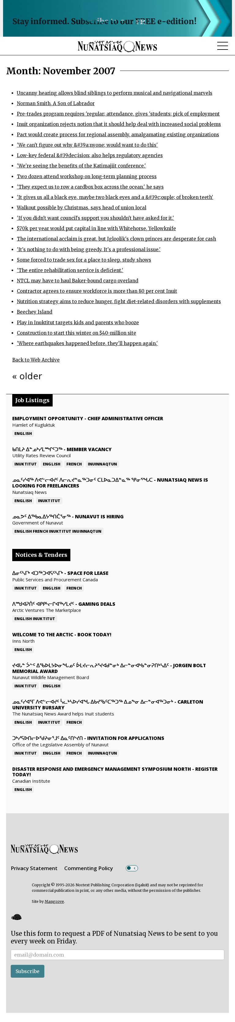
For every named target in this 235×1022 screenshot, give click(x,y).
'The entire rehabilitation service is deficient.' (70, 270)
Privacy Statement (34, 868)
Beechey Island (34, 312)
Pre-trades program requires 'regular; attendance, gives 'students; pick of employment (118, 114)
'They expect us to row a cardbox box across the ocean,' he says (90, 187)
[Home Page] (117, 46)
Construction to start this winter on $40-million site (76, 333)
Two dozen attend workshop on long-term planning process (87, 176)
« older (27, 375)
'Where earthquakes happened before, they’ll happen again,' (87, 343)
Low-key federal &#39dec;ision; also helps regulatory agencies (90, 155)
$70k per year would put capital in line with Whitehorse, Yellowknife (96, 228)
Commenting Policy (88, 868)
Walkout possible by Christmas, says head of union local (81, 208)
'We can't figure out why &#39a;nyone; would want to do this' (87, 145)
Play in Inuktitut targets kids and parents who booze (78, 322)
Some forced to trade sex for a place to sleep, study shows (84, 260)
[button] (16, 917)
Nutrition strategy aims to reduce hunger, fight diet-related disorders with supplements (119, 301)
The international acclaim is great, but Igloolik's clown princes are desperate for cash (116, 239)
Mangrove (54, 901)
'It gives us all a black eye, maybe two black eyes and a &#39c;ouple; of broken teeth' (115, 197)
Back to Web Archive (36, 360)
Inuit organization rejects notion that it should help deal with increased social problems (119, 124)
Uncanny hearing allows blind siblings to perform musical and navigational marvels (114, 93)
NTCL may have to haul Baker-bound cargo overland (77, 281)
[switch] (132, 868)
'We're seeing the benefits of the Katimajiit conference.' (81, 166)
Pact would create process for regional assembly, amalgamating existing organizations (118, 135)
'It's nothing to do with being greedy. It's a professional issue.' (89, 249)
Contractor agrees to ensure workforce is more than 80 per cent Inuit (97, 291)
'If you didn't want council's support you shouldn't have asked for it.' (95, 218)
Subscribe (27, 971)
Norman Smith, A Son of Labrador (56, 103)
